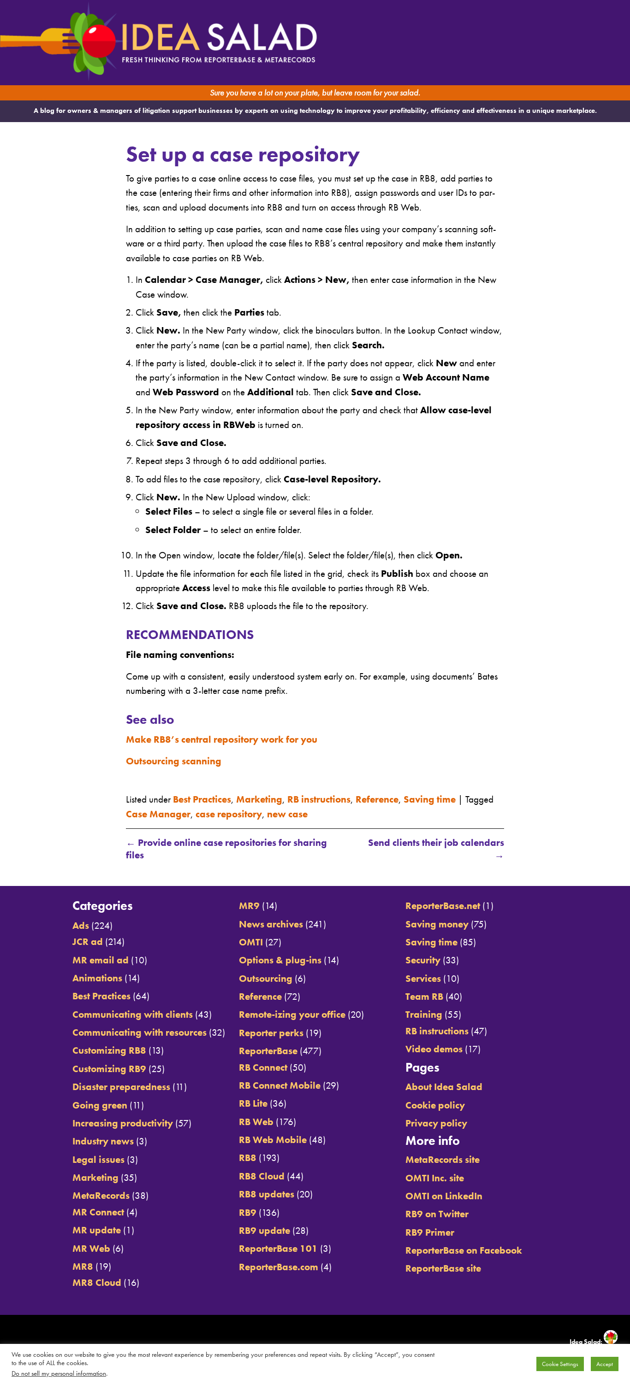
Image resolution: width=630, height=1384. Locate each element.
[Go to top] (548, 875)
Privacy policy (436, 1123)
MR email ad (100, 960)
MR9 (249, 905)
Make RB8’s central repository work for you (221, 739)
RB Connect (263, 1067)
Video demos (434, 1049)
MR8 (82, 1266)
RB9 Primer (429, 1232)
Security (422, 960)
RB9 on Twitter (437, 1214)
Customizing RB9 (109, 1068)
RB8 (247, 1157)
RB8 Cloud (262, 1176)
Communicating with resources (139, 1032)
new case (287, 814)
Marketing (259, 799)
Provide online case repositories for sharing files (226, 848)
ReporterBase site (443, 1268)
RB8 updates (266, 1194)
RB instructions (319, 799)
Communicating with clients (132, 1014)
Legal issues (98, 1159)
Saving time (430, 799)
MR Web (91, 1248)
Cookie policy (435, 1105)
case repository (229, 814)
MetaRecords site (442, 1159)
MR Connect (98, 1212)
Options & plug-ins (280, 960)
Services (423, 978)
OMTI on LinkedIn (443, 1196)
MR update (96, 1230)
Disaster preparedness (121, 1086)
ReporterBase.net (442, 905)
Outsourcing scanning (173, 761)
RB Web (256, 1121)
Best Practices (202, 799)
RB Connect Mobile (280, 1085)
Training (423, 1014)
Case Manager (158, 814)
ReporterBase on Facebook (463, 1250)
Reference (377, 799)
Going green (99, 1105)
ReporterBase (268, 1050)
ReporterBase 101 (278, 1248)
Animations (97, 978)
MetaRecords (101, 1195)
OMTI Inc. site (434, 1178)
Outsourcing (265, 978)
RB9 (247, 1212)
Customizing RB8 (109, 1050)
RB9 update (264, 1230)
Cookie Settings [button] (560, 1364)
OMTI (251, 942)
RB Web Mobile (273, 1139)
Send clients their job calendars (436, 848)
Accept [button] (604, 1364)
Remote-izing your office (292, 1014)
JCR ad (87, 941)
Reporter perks (271, 1032)
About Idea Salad (443, 1086)
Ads (80, 925)
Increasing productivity (122, 1123)
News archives (271, 924)
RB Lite (253, 1103)
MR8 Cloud (96, 1282)
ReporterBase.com (278, 1267)
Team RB (424, 996)
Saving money (437, 924)
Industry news (103, 1141)
